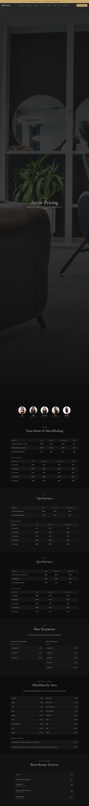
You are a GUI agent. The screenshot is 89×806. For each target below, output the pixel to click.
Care (54, 5)
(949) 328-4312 (35, 1)
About (49, 5)
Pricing (43, 5)
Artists (29, 5)
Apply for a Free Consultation (51, 1)
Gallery (36, 5)
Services (22, 5)
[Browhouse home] (6, 5)
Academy (65, 5)
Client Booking (82, 5)
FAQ (59, 5)
